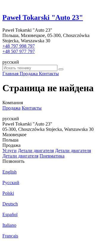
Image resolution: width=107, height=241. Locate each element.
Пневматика (52, 155)
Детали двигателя (36, 150)
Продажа (11, 107)
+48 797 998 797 (18, 46)
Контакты (32, 107)
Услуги (9, 150)
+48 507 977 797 (18, 51)
